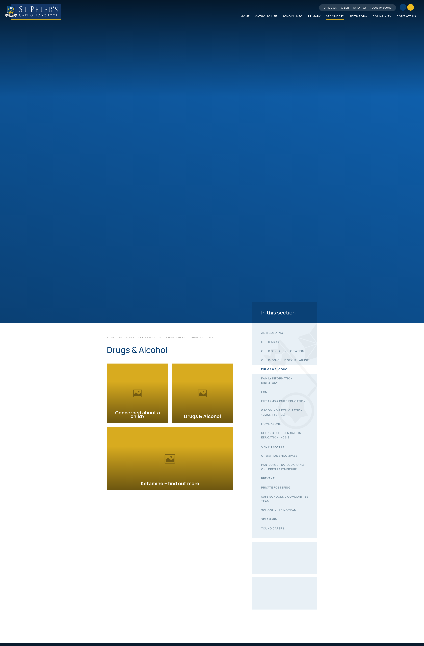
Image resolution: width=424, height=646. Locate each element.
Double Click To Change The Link (137, 393)
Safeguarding (176, 337)
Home (110, 337)
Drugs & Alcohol (202, 337)
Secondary (126, 337)
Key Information (149, 337)
